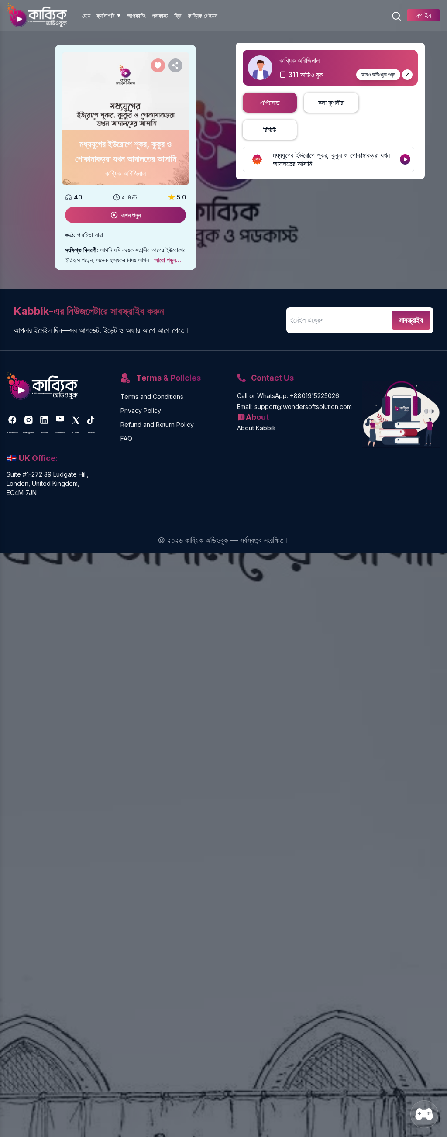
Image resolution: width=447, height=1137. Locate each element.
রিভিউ (269, 129)
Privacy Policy (140, 410)
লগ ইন (423, 15)
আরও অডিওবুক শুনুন (378, 74)
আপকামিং (136, 15)
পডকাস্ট (160, 15)
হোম (86, 15)
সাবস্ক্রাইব (411, 320)
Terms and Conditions (151, 396)
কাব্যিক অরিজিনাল (125, 173)
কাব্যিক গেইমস (202, 15)
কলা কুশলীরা (331, 102)
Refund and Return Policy (157, 424)
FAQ (126, 438)
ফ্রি (178, 15)
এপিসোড (270, 102)
